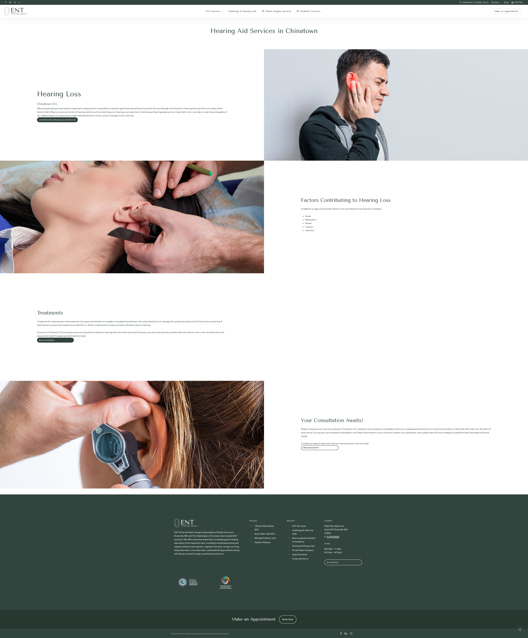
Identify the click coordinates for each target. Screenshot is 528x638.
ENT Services (299, 526)
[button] (57, 119)
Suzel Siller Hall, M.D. (265, 533)
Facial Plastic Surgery (303, 550)
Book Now (287, 619)
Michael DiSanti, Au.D (265, 538)
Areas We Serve (300, 558)
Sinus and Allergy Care (303, 545)
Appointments (299, 554)
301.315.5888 (333, 536)
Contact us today (309, 443)
